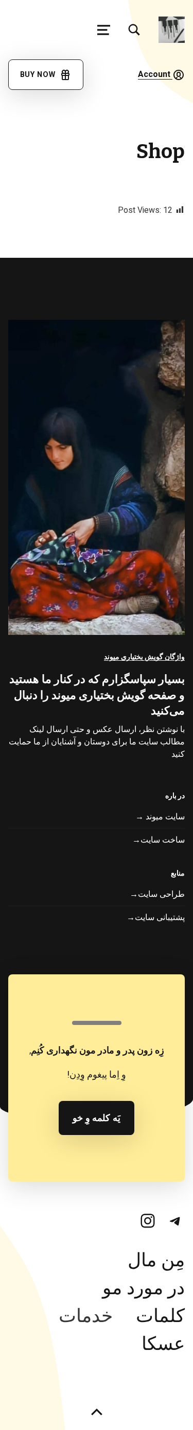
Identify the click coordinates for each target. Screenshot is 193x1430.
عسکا (163, 1344)
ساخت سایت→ (158, 840)
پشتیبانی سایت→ (156, 917)
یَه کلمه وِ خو (97, 1118)
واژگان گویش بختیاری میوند (144, 656)
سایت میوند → (160, 817)
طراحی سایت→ (157, 894)
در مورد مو (143, 1288)
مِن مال (156, 1260)
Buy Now (40, 74)
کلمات (160, 1316)
